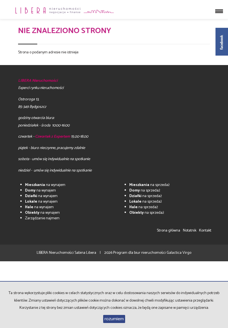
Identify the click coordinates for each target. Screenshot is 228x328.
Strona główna (168, 230)
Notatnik (189, 230)
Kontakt (205, 230)
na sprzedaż (149, 185)
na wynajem (45, 185)
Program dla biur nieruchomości (140, 253)
